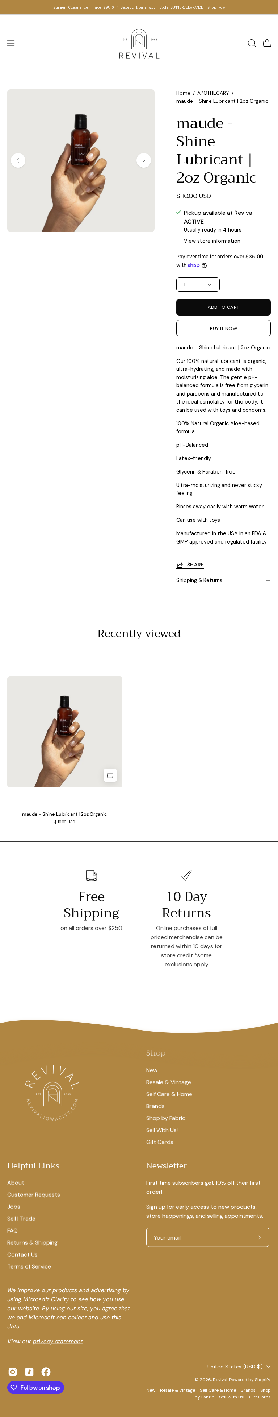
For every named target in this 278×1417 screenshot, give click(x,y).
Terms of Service (29, 1266)
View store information (212, 241)
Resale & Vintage (168, 1082)
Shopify (262, 1380)
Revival (220, 1380)
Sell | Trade (21, 1219)
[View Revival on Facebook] (46, 1372)
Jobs (13, 1207)
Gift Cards (159, 1142)
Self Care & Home (169, 1094)
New (151, 1070)
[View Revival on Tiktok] (29, 1372)
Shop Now (216, 7)
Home (183, 93)
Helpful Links (33, 1166)
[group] (139, 7)
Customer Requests (33, 1195)
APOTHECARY (213, 93)
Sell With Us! (162, 1130)
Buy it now (223, 328)
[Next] (143, 160)
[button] (251, 43)
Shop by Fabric (165, 1118)
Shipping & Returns (199, 580)
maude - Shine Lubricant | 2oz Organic (64, 814)
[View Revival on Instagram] (12, 1372)
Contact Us (22, 1254)
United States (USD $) (235, 1366)
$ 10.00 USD (64, 822)
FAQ (12, 1230)
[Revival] (139, 43)
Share (195, 564)
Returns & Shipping (32, 1242)
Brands (155, 1106)
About (15, 1183)
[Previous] (18, 160)
